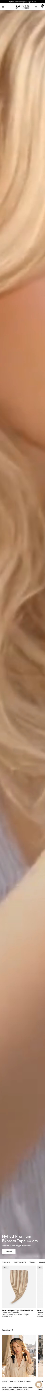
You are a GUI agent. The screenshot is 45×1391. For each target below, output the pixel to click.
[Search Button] (36, 7)
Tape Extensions (20, 1262)
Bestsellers (6, 1262)
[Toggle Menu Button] (3, 7)
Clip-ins (32, 1262)
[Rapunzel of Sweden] (22, 7)
